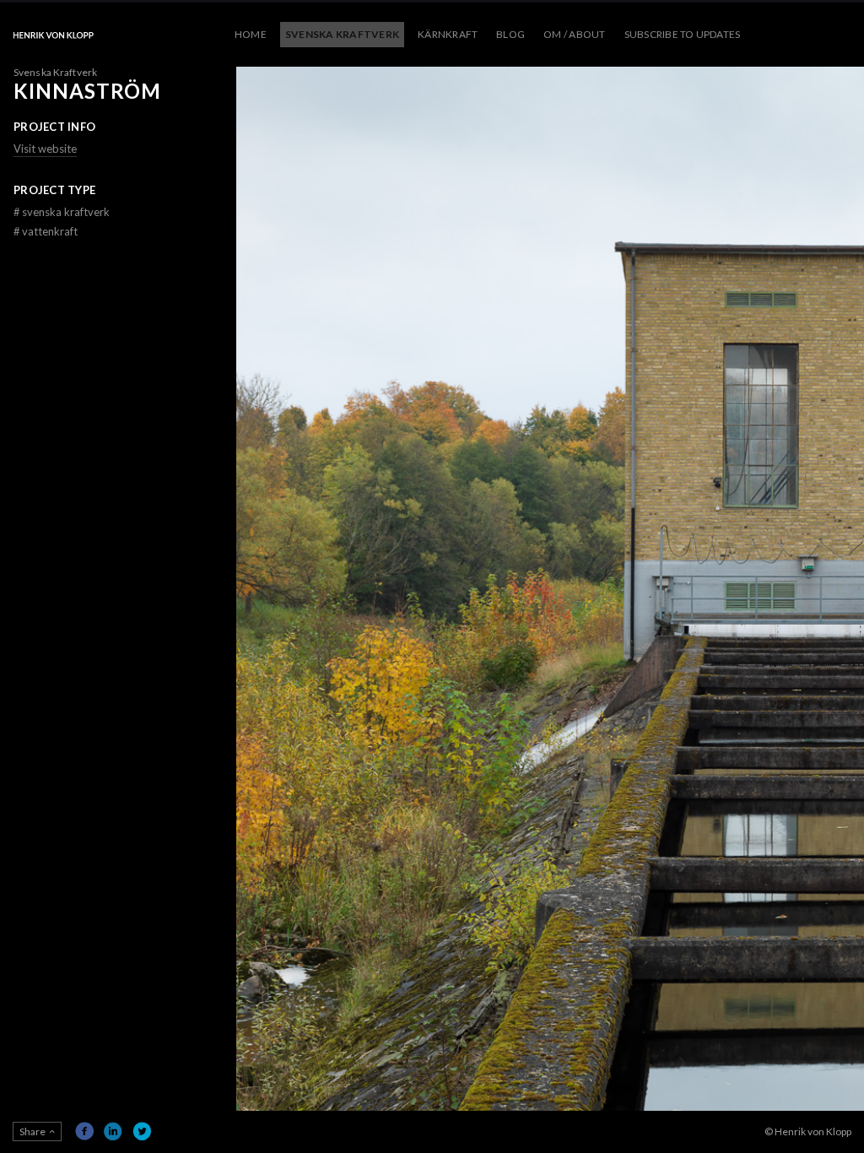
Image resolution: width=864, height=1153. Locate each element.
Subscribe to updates (682, 34)
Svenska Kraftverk (342, 34)
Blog (510, 34)
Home (251, 34)
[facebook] (84, 1131)
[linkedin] (113, 1131)
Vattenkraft (46, 231)
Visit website (45, 148)
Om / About (574, 34)
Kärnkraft (448, 34)
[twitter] (141, 1131)
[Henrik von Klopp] (54, 34)
